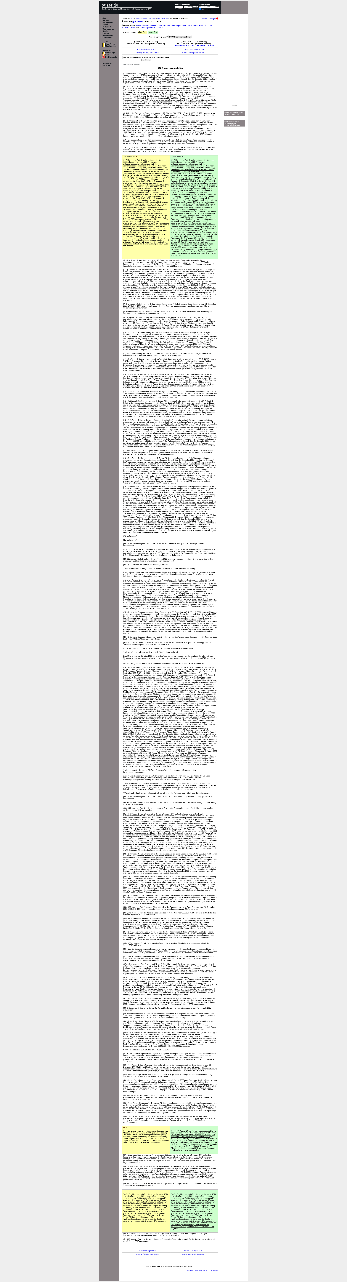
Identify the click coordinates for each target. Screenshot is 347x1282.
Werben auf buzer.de (107, 64)
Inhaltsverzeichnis (192, 1270)
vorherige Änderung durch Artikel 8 (146, 53)
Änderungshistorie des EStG (151, 28)
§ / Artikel (179, 9)
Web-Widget (110, 53)
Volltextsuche (204, 5)
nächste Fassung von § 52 (194, 49)
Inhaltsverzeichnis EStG (143, 18)
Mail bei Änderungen (209, 19)
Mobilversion (110, 46)
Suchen (105, 20)
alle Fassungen (163, 18)
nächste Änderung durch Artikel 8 (194, 53)
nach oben (214, 1270)
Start (104, 18)
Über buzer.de (108, 29)
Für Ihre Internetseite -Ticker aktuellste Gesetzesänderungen (232, 123)
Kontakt (105, 33)
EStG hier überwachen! (179, 37)
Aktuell (105, 25)
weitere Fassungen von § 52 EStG (151, 25)
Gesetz (186, 9)
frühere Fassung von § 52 (146, 49)
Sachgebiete (107, 23)
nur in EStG (206, 9)
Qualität (105, 31)
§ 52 (154, 18)
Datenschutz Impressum (107, 36)
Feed (107, 55)
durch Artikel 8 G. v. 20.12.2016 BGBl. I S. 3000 (194, 46)
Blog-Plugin (110, 44)
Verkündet (106, 27)
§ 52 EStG (138, 21)
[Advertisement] (234, 64)
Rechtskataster (111, 57)
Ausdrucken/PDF (204, 1270)
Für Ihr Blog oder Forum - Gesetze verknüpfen (233, 113)
